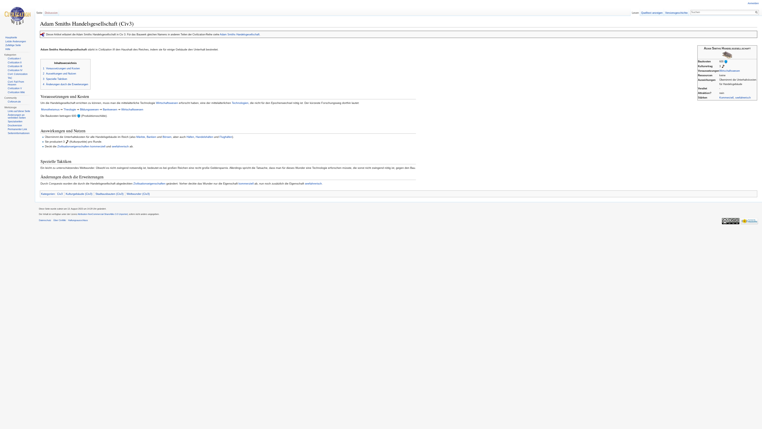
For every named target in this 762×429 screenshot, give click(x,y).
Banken (151, 136)
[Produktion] (725, 61)
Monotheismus (50, 109)
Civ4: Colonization (18, 74)
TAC (10, 78)
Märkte (140, 136)
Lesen (635, 12)
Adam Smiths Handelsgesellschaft (240, 34)
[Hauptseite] (17, 16)
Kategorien (48, 193)
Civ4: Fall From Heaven (16, 83)
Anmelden (753, 3)
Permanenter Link (17, 129)
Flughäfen (225, 136)
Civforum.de (14, 101)
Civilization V (15, 88)
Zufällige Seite (13, 45)
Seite (39, 12)
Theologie (70, 109)
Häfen (190, 136)
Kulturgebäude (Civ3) (79, 193)
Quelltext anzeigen (652, 12)
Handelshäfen (204, 136)
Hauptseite (11, 37)
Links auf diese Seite (19, 111)
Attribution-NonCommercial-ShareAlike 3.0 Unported (103, 214)
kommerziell (97, 146)
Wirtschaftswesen (729, 70)
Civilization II (14, 62)
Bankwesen (110, 109)
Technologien (240, 102)
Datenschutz (45, 220)
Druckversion (15, 125)
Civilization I (14, 58)
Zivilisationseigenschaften (73, 146)
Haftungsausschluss (78, 220)
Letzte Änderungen (15, 41)
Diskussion (51, 12)
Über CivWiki (59, 220)
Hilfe (7, 49)
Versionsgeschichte (676, 12)
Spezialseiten (15, 121)
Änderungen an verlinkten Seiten (17, 116)
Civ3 (60, 193)
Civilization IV (15, 70)
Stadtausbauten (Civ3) (109, 193)
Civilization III (15, 66)
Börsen (167, 136)
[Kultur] (723, 66)
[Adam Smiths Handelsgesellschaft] (727, 54)
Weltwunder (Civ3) (138, 193)
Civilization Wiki (16, 92)
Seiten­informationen (19, 133)
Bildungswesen (89, 109)
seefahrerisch (743, 97)
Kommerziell (726, 97)
